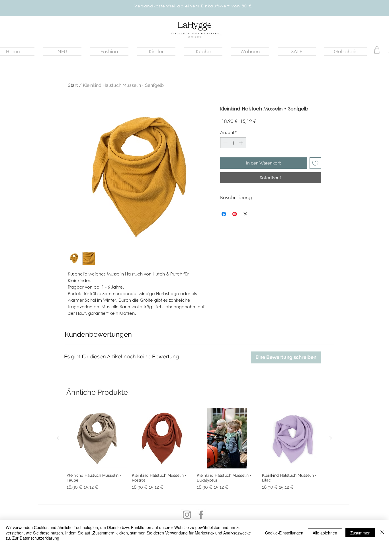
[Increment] (241, 142)
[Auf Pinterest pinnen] (234, 214)
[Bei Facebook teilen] (223, 214)
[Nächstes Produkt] (330, 438)
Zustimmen (360, 533)
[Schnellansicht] (97, 438)
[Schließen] (382, 532)
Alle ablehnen (325, 533)
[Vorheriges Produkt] (58, 438)
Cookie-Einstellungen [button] (284, 533)
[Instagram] (187, 514)
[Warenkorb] (377, 50)
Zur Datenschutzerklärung (35, 538)
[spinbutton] (233, 142)
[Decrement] (225, 142)
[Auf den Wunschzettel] (315, 163)
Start (73, 85)
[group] (194, 452)
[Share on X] (245, 214)
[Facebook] (200, 514)
